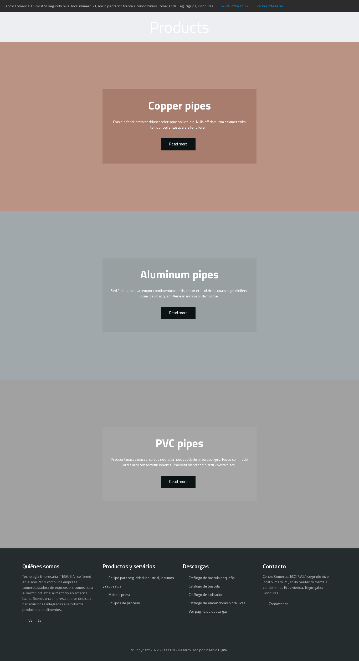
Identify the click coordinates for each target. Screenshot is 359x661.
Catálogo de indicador (206, 594)
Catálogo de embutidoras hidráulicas (217, 603)
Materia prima (119, 594)
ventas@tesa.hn (270, 6)
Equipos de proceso (124, 603)
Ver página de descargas (208, 611)
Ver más (34, 620)
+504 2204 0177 (235, 6)
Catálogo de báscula (204, 586)
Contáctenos (279, 603)
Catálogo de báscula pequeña (212, 577)
